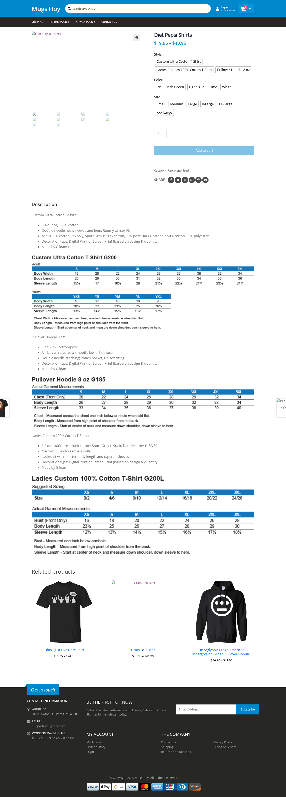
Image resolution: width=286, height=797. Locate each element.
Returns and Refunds (176, 752)
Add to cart (204, 150)
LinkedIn (185, 180)
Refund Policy (59, 22)
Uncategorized (178, 170)
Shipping (37, 22)
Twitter (178, 180)
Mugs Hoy (46, 8)
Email (205, 180)
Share (159, 179)
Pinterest (198, 180)
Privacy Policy (85, 22)
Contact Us (109, 22)
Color (158, 80)
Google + (192, 180)
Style (158, 54)
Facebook (171, 180)
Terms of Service (225, 747)
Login (90, 752)
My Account (94, 742)
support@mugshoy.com (48, 726)
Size (157, 97)
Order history (95, 747)
